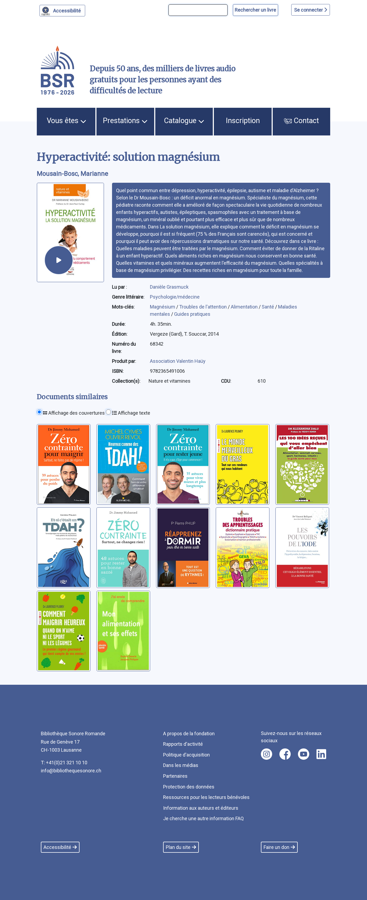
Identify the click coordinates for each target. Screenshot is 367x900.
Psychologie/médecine (175, 297)
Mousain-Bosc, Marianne (72, 173)
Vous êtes (63, 120)
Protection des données (188, 787)
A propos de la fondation (189, 733)
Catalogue (181, 120)
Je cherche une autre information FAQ (203, 818)
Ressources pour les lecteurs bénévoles (206, 797)
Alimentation (245, 307)
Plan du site (178, 847)
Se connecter (309, 10)
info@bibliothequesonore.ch (71, 770)
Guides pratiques (192, 314)
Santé (268, 307)
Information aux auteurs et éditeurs (200, 808)
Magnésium (163, 307)
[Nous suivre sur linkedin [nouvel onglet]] (321, 754)
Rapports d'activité (183, 744)
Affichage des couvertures (76, 413)
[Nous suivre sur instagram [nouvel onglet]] (266, 754)
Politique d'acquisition (186, 755)
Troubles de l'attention (203, 307)
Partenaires (175, 776)
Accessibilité (67, 10)
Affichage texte (133, 413)
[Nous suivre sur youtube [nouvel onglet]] (303, 754)
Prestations (122, 120)
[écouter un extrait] (58, 260)
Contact (305, 120)
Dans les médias (180, 765)
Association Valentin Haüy (178, 361)
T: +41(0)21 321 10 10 (64, 762)
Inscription (243, 120)
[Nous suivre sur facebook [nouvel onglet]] (285, 754)
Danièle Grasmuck (169, 287)
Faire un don (276, 847)
